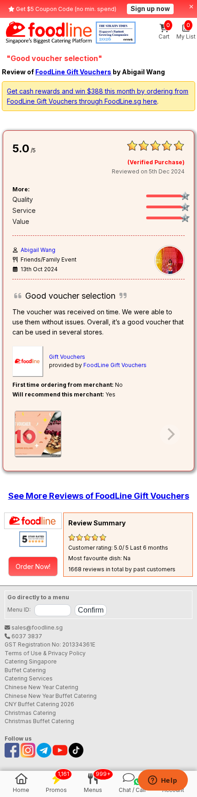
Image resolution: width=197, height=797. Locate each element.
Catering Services (29, 678)
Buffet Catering (25, 670)
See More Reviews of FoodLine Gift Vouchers (98, 496)
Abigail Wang (38, 249)
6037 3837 (26, 636)
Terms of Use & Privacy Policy (45, 653)
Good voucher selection (70, 296)
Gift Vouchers (67, 356)
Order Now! (33, 566)
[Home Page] (49, 32)
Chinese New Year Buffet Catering (51, 695)
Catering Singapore (31, 661)
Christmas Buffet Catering (39, 721)
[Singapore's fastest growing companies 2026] (115, 32)
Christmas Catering (30, 712)
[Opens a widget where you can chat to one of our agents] (162, 780)
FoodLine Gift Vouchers (73, 72)
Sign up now (150, 8)
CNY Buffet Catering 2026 (39, 704)
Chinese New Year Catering (41, 687)
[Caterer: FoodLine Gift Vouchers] (33, 521)
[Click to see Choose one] (38, 434)
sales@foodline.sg (36, 627)
